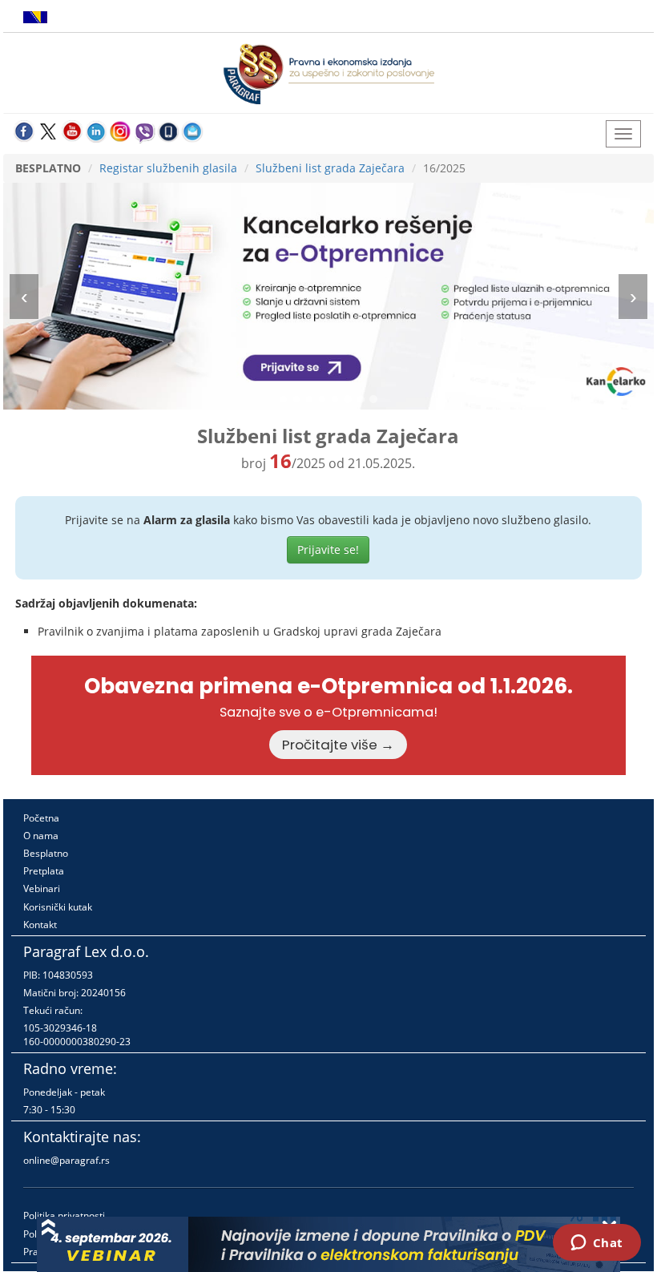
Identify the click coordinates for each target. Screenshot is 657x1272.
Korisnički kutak (57, 907)
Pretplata (43, 871)
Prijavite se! (328, 549)
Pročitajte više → (338, 744)
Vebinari (41, 888)
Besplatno (45, 853)
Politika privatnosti (64, 1215)
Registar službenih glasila (168, 168)
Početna (41, 818)
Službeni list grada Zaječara (330, 168)
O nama (40, 835)
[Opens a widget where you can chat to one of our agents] (596, 1244)
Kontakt (40, 924)
